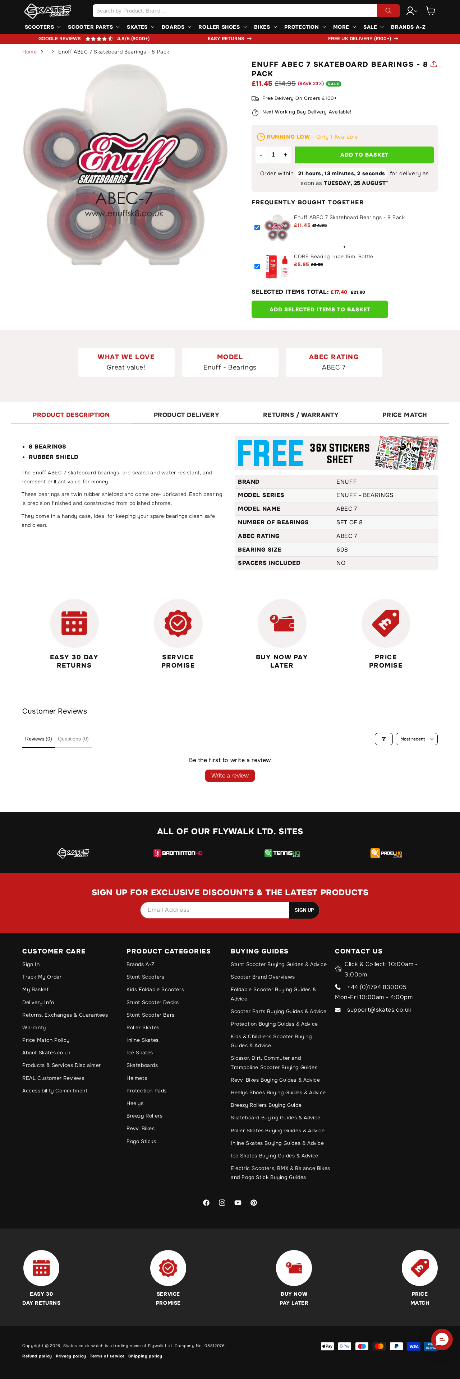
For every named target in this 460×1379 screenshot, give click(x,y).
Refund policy (37, 1356)
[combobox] (246, 10)
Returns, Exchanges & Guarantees (65, 1015)
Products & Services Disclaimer (61, 1065)
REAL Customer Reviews (53, 1078)
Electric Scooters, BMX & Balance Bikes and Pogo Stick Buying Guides (280, 1172)
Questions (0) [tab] (73, 739)
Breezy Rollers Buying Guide (266, 1105)
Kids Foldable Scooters (155, 989)
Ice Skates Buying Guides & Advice (274, 1155)
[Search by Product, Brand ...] (388, 10)
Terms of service (107, 1356)
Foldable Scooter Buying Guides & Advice (273, 994)
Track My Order (41, 977)
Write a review (230, 775)
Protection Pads (146, 1090)
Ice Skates (139, 1052)
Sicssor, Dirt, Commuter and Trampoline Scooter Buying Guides (274, 1062)
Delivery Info (38, 1002)
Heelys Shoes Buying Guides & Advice (278, 1092)
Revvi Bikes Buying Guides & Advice (275, 1080)
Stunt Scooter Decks (152, 1002)
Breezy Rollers (144, 1116)
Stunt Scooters (145, 977)
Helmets (136, 1078)
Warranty (34, 1027)
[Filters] (384, 739)
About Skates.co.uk (46, 1052)
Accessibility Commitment (54, 1090)
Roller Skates (143, 1027)
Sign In (31, 964)
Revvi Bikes (140, 1128)
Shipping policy (145, 1356)
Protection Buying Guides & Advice (274, 1024)
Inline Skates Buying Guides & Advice (277, 1143)
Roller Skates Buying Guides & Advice (278, 1130)
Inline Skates (142, 1040)
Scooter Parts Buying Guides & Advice (279, 1011)
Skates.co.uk (76, 1345)
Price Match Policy (46, 1040)
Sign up (304, 910)
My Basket (35, 989)
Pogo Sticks (141, 1141)
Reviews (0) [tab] (38, 739)
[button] (431, 10)
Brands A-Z (140, 964)
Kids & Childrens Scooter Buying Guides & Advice (271, 1041)
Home (29, 51)
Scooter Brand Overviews (263, 977)
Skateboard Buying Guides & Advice (276, 1117)
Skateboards (142, 1065)
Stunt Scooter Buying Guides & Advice (279, 964)
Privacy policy (71, 1356)
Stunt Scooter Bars (150, 1015)
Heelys (135, 1103)
